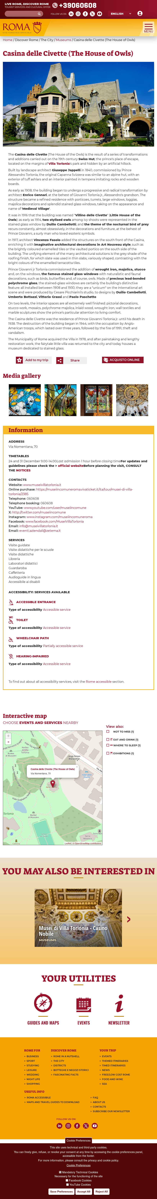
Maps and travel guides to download (53, 1102)
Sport (31, 1060)
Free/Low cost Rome (116, 1074)
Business (33, 1056)
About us (99, 1102)
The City (58, 1060)
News (106, 1070)
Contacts (99, 1106)
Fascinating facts (65, 1074)
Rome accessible (99, 681)
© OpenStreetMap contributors (87, 843)
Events (107, 1056)
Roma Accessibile (39, 1097)
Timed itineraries (114, 1065)
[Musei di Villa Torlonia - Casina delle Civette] (25, 400)
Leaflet (68, 843)
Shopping (33, 1083)
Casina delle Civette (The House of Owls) (53, 769)
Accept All (83, 1191)
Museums (63, 40)
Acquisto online (125, 360)
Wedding (33, 1074)
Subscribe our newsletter (111, 1111)
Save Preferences (61, 1191)
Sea (104, 1083)
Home (7, 40)
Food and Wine (112, 1079)
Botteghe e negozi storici (71, 1070)
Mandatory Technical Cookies (80, 1172)
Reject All (102, 1191)
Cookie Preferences (79, 1140)
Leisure (32, 1070)
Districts (59, 1065)
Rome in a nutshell (66, 1056)
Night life (33, 1079)
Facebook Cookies (80, 1180)
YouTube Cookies (80, 1184)
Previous (29, 932)
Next (128, 932)
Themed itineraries (115, 1060)
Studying (33, 1065)
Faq (95, 1097)
